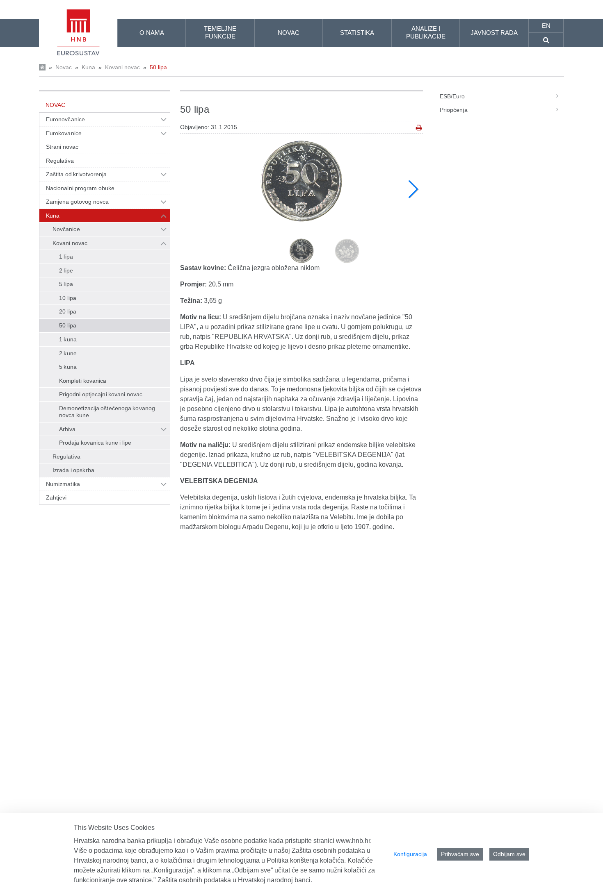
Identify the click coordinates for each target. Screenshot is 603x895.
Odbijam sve (509, 854)
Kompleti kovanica (83, 380)
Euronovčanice (65, 119)
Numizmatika (63, 484)
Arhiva (67, 429)
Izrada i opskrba (73, 470)
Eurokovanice (64, 133)
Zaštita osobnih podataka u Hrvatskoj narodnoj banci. (235, 880)
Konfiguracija (410, 854)
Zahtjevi (56, 497)
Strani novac (62, 146)
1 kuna (68, 339)
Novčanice (66, 229)
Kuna (88, 67)
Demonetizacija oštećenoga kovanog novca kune (107, 412)
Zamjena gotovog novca (77, 201)
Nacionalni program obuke (80, 188)
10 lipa (67, 298)
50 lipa (158, 67)
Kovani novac (122, 67)
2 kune (68, 353)
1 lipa (66, 256)
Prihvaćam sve (460, 854)
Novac (63, 67)
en (546, 25)
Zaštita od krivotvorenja (76, 174)
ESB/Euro (452, 96)
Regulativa (60, 160)
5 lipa (66, 284)
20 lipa (67, 311)
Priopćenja (454, 110)
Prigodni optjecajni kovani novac (100, 394)
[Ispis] (419, 127)
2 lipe (66, 270)
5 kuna (68, 366)
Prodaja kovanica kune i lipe (95, 442)
